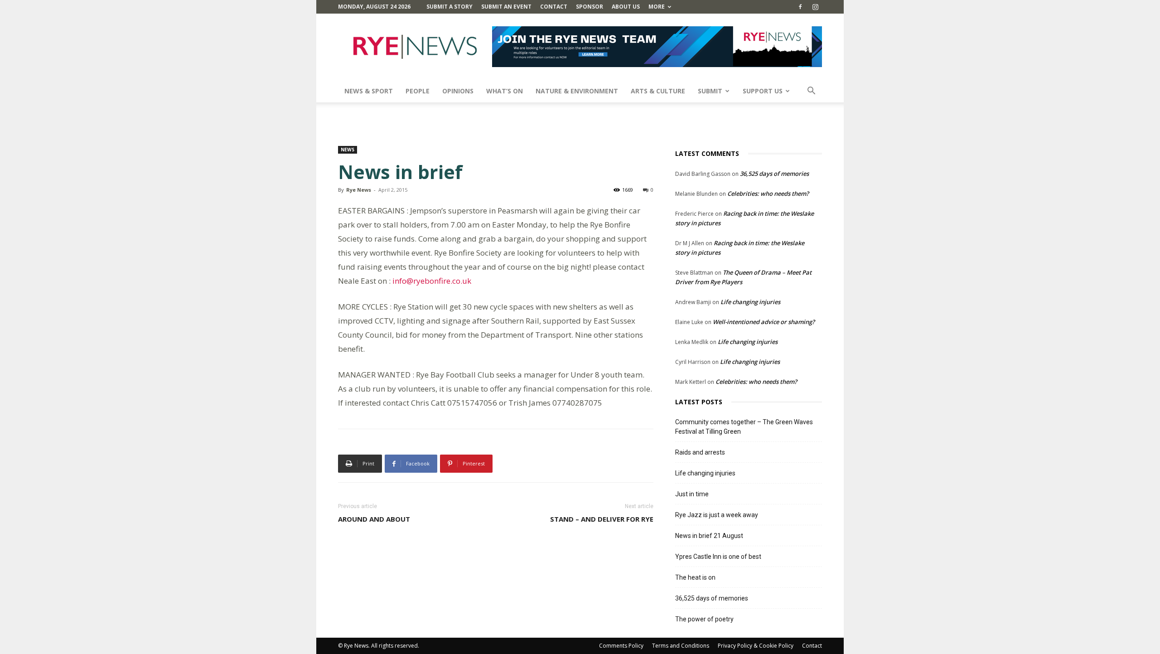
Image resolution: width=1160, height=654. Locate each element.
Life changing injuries (750, 302)
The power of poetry (704, 619)
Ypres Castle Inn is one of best (718, 556)
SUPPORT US (763, 91)
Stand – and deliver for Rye (601, 518)
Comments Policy (621, 645)
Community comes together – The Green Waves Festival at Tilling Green (744, 426)
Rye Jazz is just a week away (716, 514)
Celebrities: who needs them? (768, 193)
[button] (811, 91)
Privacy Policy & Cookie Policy (755, 645)
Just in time (692, 494)
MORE (656, 6)
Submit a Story (449, 6)
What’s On (504, 91)
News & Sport (368, 91)
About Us (626, 6)
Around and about (374, 518)
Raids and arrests (700, 452)
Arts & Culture (658, 91)
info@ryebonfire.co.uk (431, 281)
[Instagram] (815, 7)
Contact (553, 6)
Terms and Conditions (680, 645)
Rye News (358, 189)
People (418, 91)
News (347, 149)
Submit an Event (506, 6)
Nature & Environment (577, 91)
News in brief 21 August (709, 535)
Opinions (458, 91)
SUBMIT (710, 91)
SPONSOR (589, 6)
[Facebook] (800, 7)
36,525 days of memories (774, 174)
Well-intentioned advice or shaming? (764, 322)
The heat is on (695, 577)
